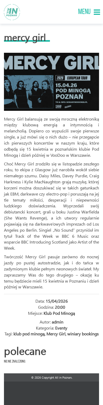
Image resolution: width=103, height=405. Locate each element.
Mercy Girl (25, 37)
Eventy (61, 328)
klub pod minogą (29, 333)
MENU (84, 12)
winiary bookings (83, 333)
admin (57, 322)
